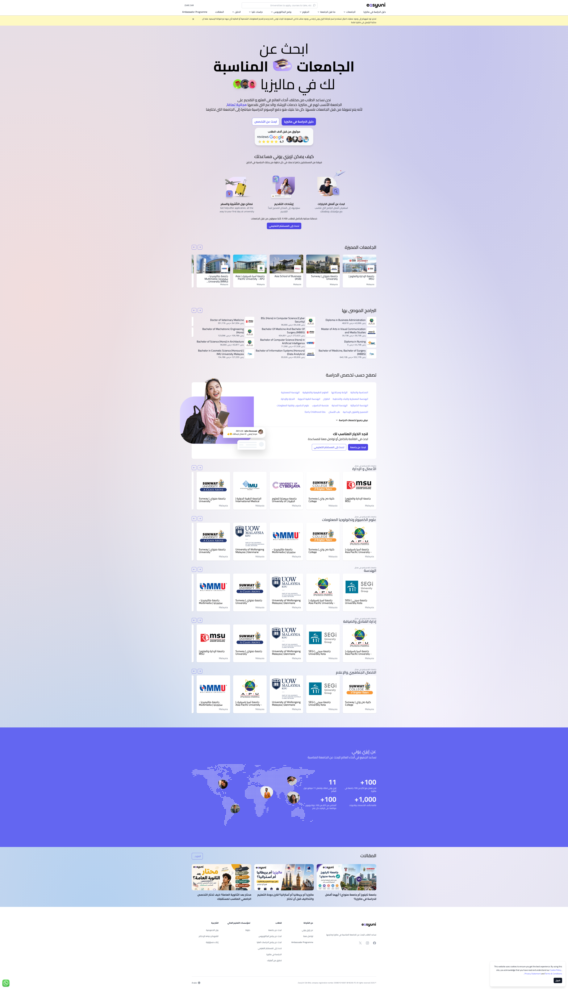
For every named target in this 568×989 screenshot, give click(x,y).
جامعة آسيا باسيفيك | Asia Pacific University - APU (250, 277)
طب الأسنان (334, 412)
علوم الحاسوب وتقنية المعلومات (293, 405)
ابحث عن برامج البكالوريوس (270, 936)
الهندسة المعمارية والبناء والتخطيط (350, 399)
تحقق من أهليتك (274, 960)
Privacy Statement (533, 974)
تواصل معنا (308, 936)
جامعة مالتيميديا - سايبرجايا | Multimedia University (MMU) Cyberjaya (216, 280)
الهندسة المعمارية (290, 392)
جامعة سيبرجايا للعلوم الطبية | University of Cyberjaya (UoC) (284, 500)
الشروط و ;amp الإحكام (208, 936)
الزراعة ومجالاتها (339, 392)
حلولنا (247, 930)
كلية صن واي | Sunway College (321, 500)
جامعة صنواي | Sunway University (324, 277)
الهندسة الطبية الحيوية (309, 399)
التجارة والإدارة (288, 399)
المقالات (219, 12)
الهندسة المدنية (339, 405)
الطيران (326, 399)
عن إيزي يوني (307, 930)
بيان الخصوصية (212, 930)
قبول (557, 980)
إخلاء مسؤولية (212, 942)
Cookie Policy (556, 970)
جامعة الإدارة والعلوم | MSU (361, 277)
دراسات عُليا (257, 12)
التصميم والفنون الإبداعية (355, 412)
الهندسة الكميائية (359, 405)
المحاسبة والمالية (359, 392)
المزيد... (196, 856)
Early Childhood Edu (315, 412)
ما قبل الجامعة (327, 12)
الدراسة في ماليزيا (274, 954)
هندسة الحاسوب (320, 405)
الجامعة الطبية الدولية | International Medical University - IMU (248, 500)
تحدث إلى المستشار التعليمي (284, 226)
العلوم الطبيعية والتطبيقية (315, 392)
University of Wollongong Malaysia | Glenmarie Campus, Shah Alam (249, 550)
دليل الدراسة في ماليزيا (374, 12)
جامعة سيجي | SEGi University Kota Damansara (356, 601)
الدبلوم (305, 12)
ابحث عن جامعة (358, 447)
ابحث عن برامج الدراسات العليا (269, 942)
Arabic (194, 982)
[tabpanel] (284, 89)
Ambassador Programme (194, 12)
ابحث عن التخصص (265, 121)
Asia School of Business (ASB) (288, 277)
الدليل (238, 12)
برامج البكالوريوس (282, 12)
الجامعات (350, 12)
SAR (189, 5)
